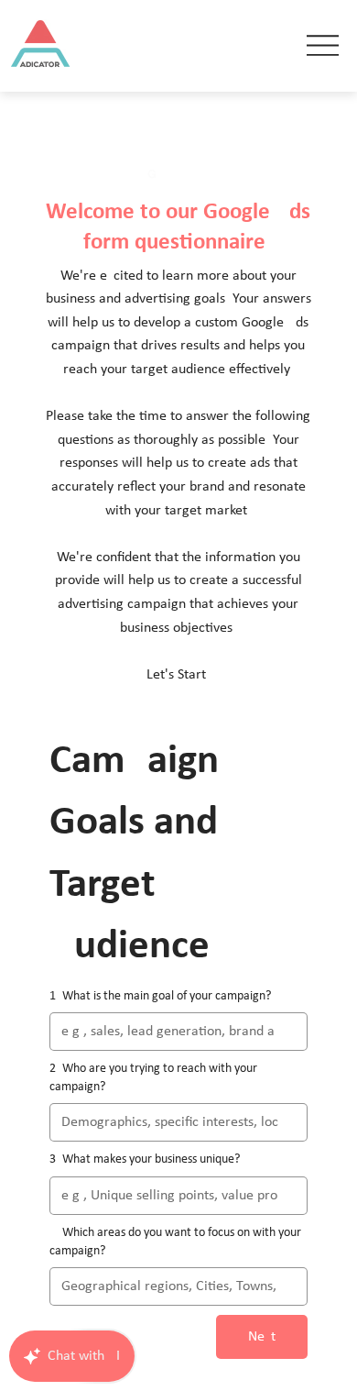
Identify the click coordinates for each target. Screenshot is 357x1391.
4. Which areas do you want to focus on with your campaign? (175, 1242)
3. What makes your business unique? (144, 1159)
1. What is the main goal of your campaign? (160, 996)
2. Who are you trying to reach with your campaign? (153, 1078)
